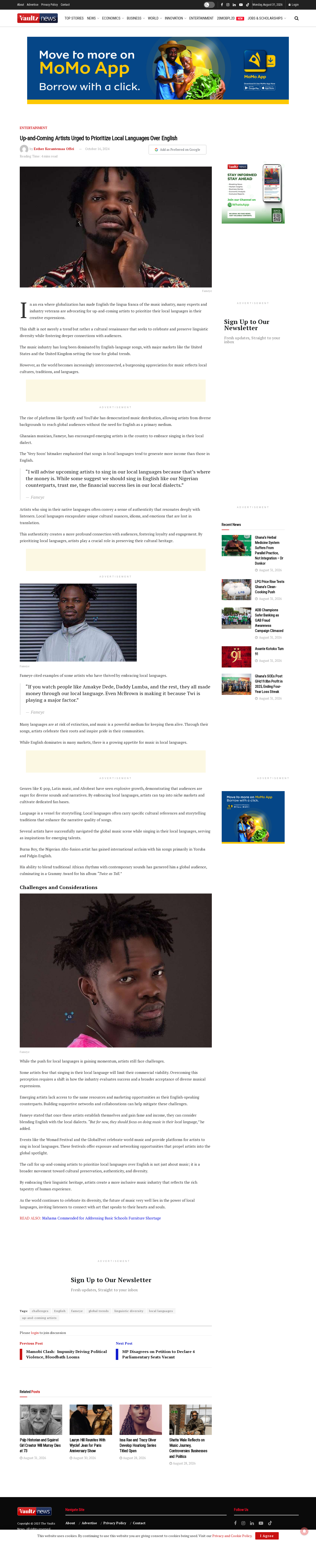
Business (134, 18)
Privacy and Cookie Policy (232, 1535)
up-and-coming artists (39, 1318)
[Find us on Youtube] (241, 5)
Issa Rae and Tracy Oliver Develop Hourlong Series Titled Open (137, 1445)
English (60, 1311)
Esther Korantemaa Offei (54, 149)
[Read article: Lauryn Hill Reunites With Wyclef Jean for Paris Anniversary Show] (91, 1420)
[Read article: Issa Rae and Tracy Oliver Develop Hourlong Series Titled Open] (140, 1420)
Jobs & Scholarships (265, 18)
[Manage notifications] (304, 1531)
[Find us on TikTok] (247, 5)
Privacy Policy (49, 4)
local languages (161, 1311)
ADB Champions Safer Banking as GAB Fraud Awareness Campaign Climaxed (269, 620)
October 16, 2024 (97, 149)
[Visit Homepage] (37, 18)
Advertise (32, 4)
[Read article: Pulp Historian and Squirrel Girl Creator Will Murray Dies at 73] (41, 1420)
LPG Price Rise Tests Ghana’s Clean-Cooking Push (269, 586)
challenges (40, 1311)
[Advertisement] (116, 391)
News (91, 18)
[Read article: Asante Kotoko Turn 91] (236, 656)
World (153, 18)
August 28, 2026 (134, 1458)
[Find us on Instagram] (227, 5)
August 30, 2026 (84, 1458)
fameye (77, 1311)
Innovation (174, 18)
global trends (99, 1311)
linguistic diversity (129, 1311)
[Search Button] (297, 18)
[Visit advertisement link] (158, 70)
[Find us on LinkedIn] (234, 5)
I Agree (267, 1536)
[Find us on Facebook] (222, 5)
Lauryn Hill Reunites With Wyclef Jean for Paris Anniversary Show (87, 1445)
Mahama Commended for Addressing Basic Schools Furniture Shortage (101, 1218)
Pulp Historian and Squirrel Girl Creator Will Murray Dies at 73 (40, 1445)
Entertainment (201, 18)
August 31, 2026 (34, 1458)
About (20, 4)
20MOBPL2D (230, 18)
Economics (111, 18)
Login (295, 4)
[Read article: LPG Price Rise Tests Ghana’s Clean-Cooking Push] (236, 589)
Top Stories (74, 18)
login (35, 1332)
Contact (65, 4)
